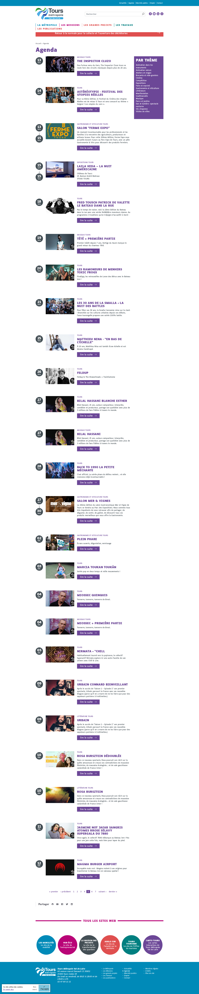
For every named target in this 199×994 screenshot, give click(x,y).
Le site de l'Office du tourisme (131, 944)
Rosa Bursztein (90, 791)
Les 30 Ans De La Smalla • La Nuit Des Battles (100, 304)
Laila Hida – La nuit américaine (94, 167)
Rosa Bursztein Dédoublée (99, 756)
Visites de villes (143, 111)
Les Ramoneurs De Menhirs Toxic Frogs (99, 270)
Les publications (49, 28)
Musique (139, 98)
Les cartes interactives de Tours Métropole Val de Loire (153, 945)
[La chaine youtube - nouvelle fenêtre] (154, 13)
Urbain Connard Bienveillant (102, 684)
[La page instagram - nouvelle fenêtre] (161, 13)
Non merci (34, 988)
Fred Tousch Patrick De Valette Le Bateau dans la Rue (103, 204)
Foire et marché (143, 85)
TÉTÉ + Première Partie (96, 238)
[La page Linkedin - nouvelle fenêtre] (158, 13)
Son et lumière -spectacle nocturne (147, 104)
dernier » (113, 891)
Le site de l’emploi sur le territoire (110, 944)
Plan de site (149, 973)
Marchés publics (142, 3)
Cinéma (139, 78)
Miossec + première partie (99, 623)
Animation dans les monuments (144, 66)
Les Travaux (124, 25)
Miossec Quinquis (92, 595)
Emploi (152, 3)
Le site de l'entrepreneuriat (67, 944)
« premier (53, 891)
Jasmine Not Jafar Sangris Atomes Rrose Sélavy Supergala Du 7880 (100, 830)
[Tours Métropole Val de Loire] (49, 14)
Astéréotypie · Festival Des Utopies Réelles (100, 93)
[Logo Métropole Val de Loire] (46, 975)
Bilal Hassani (89, 434)
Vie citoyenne (142, 109)
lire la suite (86, 73)
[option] (46, 945)
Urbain (83, 720)
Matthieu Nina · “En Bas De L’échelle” (99, 340)
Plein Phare (87, 539)
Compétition (141, 80)
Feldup (82, 373)
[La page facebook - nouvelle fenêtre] (150, 13)
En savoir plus (8, 989)
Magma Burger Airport (97, 864)
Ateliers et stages (143, 73)
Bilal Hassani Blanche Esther (102, 401)
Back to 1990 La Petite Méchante (95, 468)
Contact (160, 3)
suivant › (102, 891)
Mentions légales (151, 968)
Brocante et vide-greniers (147, 75)
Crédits (148, 971)
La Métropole (47, 25)
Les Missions (70, 25)
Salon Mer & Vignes (93, 501)
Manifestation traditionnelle (142, 94)
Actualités (123, 3)
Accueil (38, 43)
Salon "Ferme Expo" (93, 128)
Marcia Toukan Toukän (96, 567)
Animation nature (143, 70)
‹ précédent (66, 891)
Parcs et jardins (143, 101)
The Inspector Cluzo (94, 61)
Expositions (141, 83)
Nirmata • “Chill (91, 651)
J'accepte (44, 989)
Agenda (131, 3)
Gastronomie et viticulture (147, 88)
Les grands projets (98, 25)
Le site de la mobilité (46, 944)
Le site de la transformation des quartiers (89, 945)
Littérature (140, 91)
